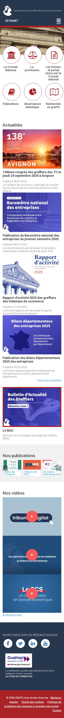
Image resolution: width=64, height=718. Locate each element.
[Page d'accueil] (8, 10)
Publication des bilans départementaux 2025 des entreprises (31, 359)
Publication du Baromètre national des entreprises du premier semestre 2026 (31, 237)
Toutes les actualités (49, 380)
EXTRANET (11, 20)
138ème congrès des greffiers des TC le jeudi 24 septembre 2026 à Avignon (32, 173)
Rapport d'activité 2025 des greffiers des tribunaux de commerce (29, 299)
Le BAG (8, 430)
